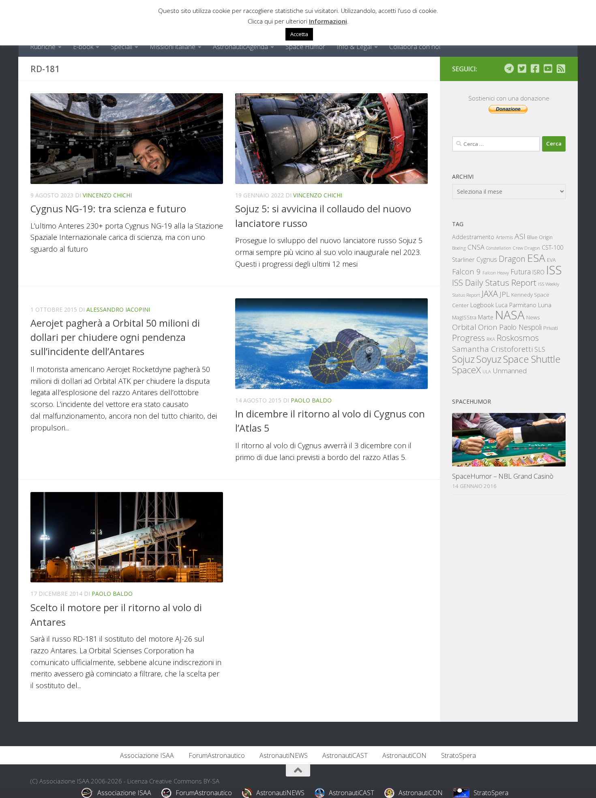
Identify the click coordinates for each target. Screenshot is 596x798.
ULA (486, 371)
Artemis (504, 237)
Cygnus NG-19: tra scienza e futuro (108, 208)
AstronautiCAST (345, 755)
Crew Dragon (526, 248)
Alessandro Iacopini (118, 309)
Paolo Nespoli (520, 327)
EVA (551, 260)
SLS (539, 349)
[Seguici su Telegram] (509, 68)
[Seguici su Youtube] (548, 68)
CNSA (476, 247)
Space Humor (305, 46)
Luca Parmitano (515, 305)
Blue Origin (540, 237)
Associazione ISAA (147, 755)
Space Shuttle (531, 359)
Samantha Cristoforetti (492, 349)
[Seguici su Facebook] (535, 68)
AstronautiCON (404, 755)
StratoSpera (458, 755)
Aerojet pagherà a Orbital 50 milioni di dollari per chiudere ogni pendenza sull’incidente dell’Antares (115, 337)
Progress (468, 337)
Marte (485, 317)
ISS (554, 270)
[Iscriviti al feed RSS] (561, 68)
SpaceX (466, 370)
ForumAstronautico (217, 755)
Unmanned (510, 370)
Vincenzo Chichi (107, 195)
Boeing (459, 248)
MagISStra (464, 317)
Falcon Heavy (495, 273)
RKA (491, 339)
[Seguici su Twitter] (522, 68)
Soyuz (489, 359)
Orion (487, 327)
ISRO (538, 272)
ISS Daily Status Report (494, 282)
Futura (520, 271)
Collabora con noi (414, 46)
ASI (520, 236)
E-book (83, 46)
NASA (510, 315)
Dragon (512, 258)
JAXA (490, 293)
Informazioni (328, 21)
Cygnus (486, 259)
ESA (536, 257)
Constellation (498, 248)
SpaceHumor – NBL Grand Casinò (502, 476)
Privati (550, 328)
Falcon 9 (466, 271)
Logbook (482, 305)
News (533, 317)
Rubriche (43, 46)
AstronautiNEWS (283, 755)
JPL (505, 294)
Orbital (464, 327)
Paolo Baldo (311, 400)
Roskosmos (518, 337)
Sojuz (463, 359)
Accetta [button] (299, 34)
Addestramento (473, 237)
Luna (544, 305)
